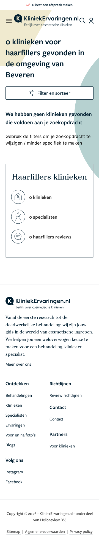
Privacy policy (81, 531)
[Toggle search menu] (82, 21)
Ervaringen (15, 425)
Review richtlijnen (66, 395)
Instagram (14, 471)
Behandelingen (19, 395)
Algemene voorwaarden (45, 531)
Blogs (10, 444)
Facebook (14, 481)
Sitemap (14, 531)
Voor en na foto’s (20, 435)
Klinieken (14, 405)
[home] (46, 20)
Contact (56, 419)
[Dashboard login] (91, 21)
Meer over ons (18, 364)
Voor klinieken (62, 446)
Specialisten (16, 415)
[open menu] (9, 20)
